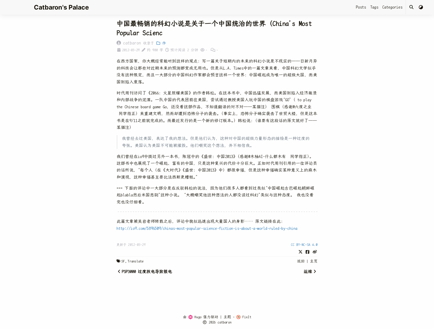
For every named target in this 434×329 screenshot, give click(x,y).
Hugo (197, 317)
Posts (361, 7)
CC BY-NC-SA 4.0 (304, 245)
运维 (308, 271)
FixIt (246, 317)
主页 (313, 261)
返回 (301, 261)
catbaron (225, 322)
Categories (392, 7)
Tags (374, 7)
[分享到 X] (300, 251)
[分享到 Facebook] (307, 251)
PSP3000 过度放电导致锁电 (147, 271)
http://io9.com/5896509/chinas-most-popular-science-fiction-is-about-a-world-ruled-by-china (207, 228)
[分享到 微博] (314, 251)
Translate (135, 261)
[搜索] (411, 7)
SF (123, 261)
